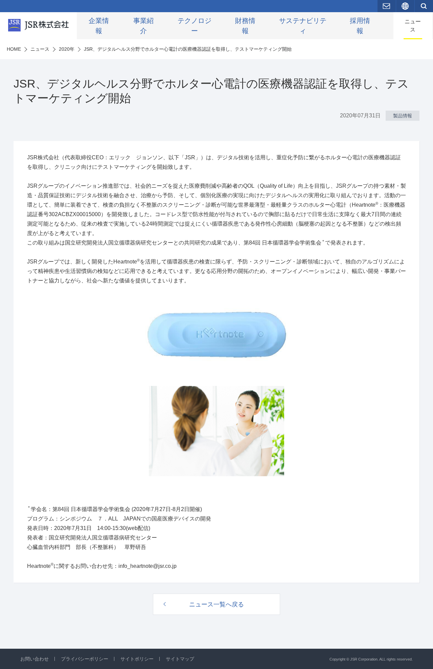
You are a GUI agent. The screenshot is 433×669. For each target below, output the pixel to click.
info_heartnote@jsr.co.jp (147, 566)
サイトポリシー (137, 659)
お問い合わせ (34, 659)
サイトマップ (180, 659)
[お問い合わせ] (387, 6)
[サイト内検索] (424, 6)
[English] (405, 6)
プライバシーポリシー (84, 659)
